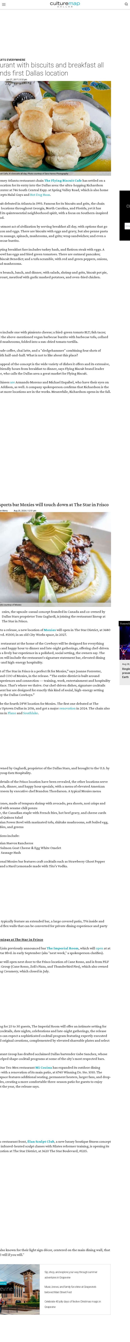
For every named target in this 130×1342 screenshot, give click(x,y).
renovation (67, 708)
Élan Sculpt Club (40, 1141)
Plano (12, 713)
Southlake (30, 713)
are (12, 382)
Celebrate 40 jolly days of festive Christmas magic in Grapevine (73, 1304)
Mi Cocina (43, 1067)
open (99, 948)
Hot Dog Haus (40, 195)
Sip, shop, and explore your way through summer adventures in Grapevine (71, 1275)
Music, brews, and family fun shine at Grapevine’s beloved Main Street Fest (70, 1289)
